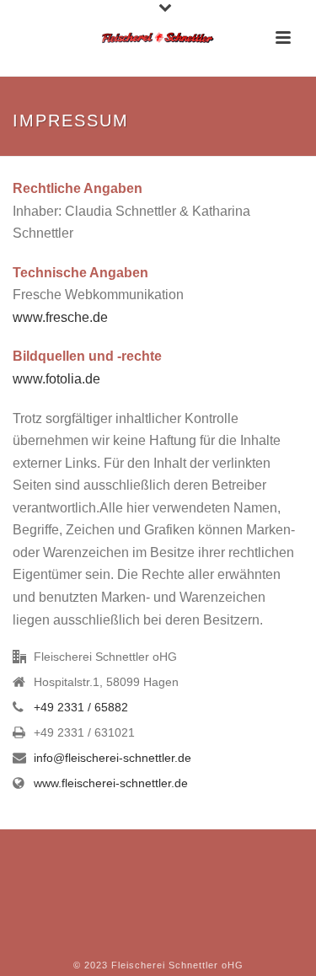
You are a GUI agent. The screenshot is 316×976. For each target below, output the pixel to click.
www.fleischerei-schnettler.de (111, 783)
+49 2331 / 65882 (81, 707)
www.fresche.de (60, 317)
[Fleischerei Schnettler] (158, 38)
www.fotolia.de (56, 379)
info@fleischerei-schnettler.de (112, 757)
